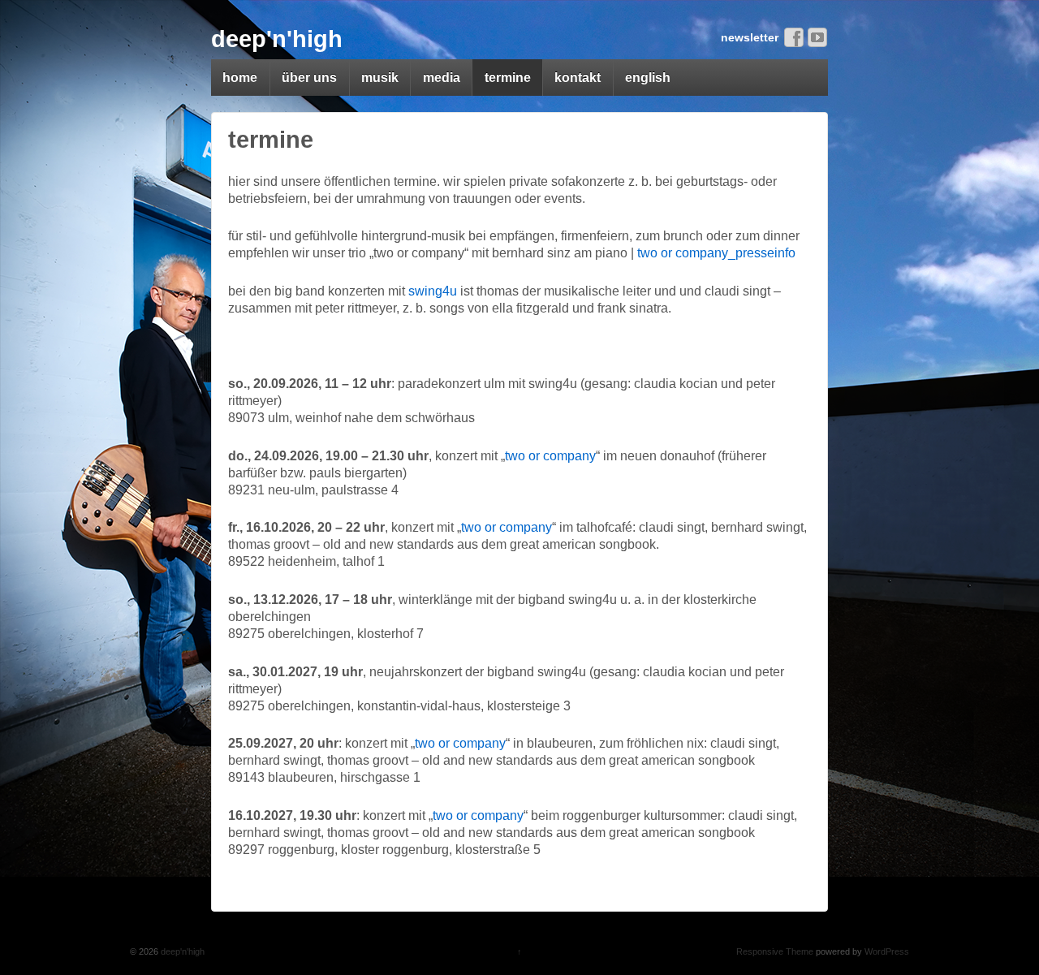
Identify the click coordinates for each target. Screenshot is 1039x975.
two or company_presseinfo (716, 253)
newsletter (749, 37)
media (441, 77)
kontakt (577, 77)
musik (380, 77)
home (239, 77)
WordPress (886, 951)
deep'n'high (277, 39)
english (647, 77)
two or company (550, 456)
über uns (309, 77)
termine (508, 77)
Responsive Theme (774, 951)
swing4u (432, 291)
